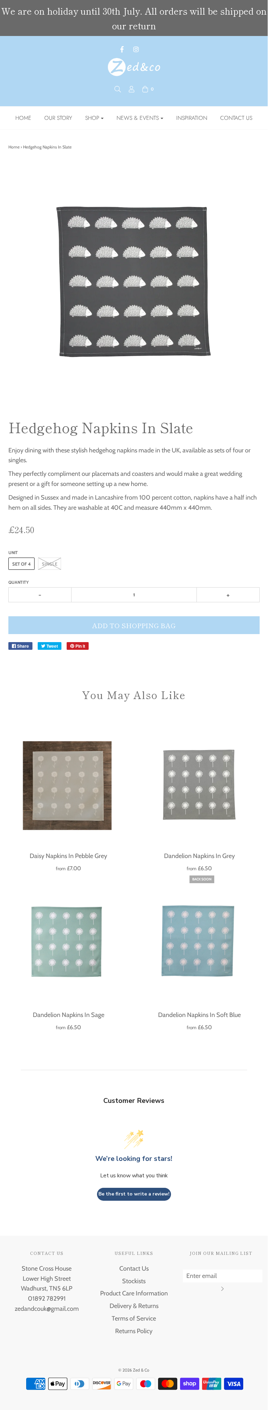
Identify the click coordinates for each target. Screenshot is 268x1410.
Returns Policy (133, 1331)
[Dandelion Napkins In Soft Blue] (199, 942)
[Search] (117, 89)
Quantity (18, 582)
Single (49, 564)
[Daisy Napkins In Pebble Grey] (68, 784)
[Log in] (131, 89)
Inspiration (191, 118)
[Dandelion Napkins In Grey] (199, 784)
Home (23, 118)
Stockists (134, 1281)
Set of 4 (21, 564)
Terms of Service (134, 1318)
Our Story (58, 118)
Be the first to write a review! (134, 1194)
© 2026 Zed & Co (133, 1370)
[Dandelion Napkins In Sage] (68, 942)
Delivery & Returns (134, 1306)
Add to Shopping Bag (134, 625)
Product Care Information (134, 1293)
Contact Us (236, 118)
